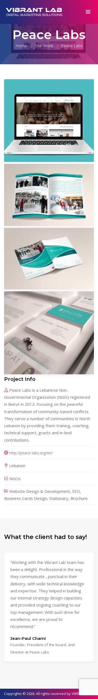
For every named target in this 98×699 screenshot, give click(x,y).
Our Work (44, 45)
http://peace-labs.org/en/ (31, 452)
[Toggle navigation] (88, 12)
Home (21, 45)
